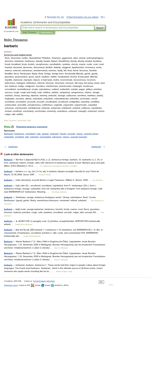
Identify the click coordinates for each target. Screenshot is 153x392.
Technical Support (39, 281)
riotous (66, 137)
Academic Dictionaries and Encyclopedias (45, 22)
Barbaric (8, 159)
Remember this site (55, 17)
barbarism (96, 146)
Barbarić (8, 253)
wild (27, 137)
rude (38, 134)
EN (102, 17)
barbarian (13, 146)
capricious (57, 137)
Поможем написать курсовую (31, 127)
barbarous (19, 134)
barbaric (8, 171)
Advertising (51, 281)
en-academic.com (11, 31)
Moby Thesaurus (29, 32)
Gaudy (63, 134)
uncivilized (30, 134)
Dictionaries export (11, 285)
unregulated (45, 137)
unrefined (19, 137)
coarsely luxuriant (78, 137)
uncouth (71, 134)
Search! (100, 28)
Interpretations (47, 32)
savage (45, 134)
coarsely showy (91, 134)
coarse (79, 134)
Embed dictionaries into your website (82, 17)
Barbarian (8, 134)
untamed (54, 134)
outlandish (9, 137)
